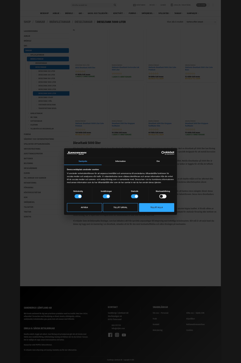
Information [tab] (120, 161)
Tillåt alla (156, 207)
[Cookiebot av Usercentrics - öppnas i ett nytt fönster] (163, 153)
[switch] (106, 196)
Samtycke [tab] (83, 161)
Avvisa (84, 207)
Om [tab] (158, 161)
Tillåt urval (120, 207)
